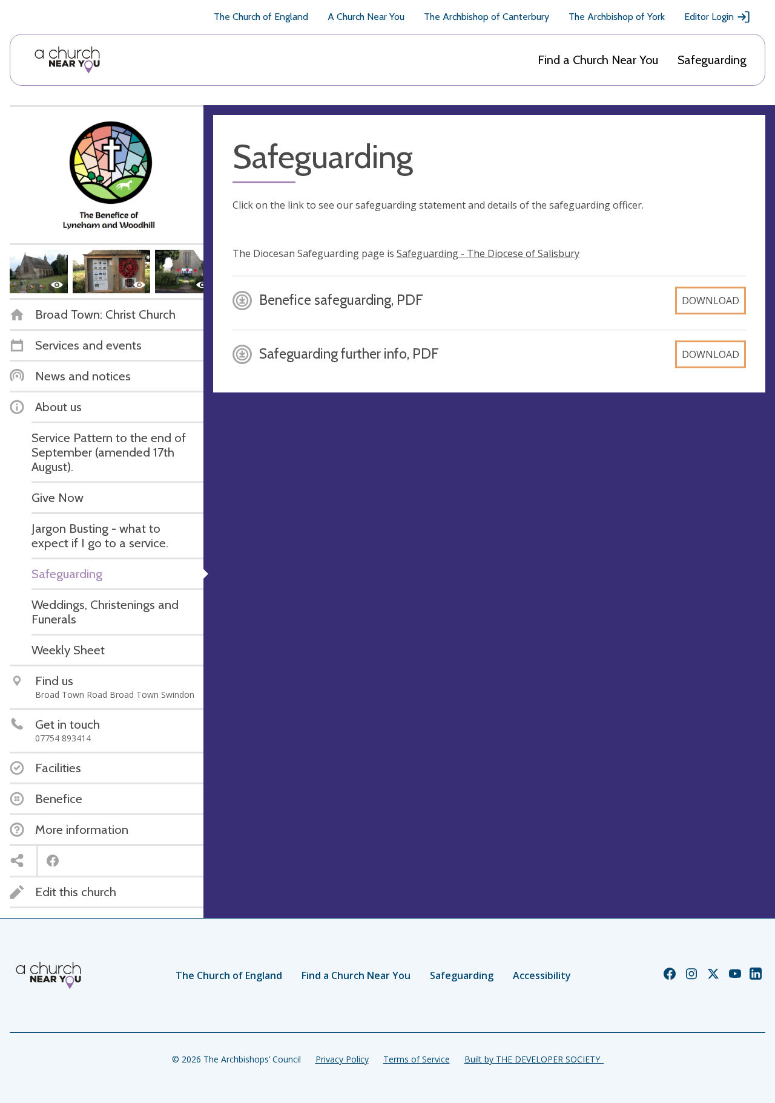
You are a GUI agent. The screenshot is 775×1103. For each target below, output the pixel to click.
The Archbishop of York (617, 16)
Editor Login (709, 16)
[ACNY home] (67, 60)
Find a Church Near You (598, 60)
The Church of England (261, 16)
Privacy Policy (342, 1059)
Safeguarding (712, 60)
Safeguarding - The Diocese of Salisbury (488, 253)
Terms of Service (416, 1059)
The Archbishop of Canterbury (486, 16)
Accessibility (542, 975)
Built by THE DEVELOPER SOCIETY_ (534, 1059)
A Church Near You (366, 16)
